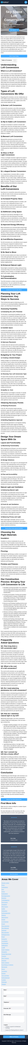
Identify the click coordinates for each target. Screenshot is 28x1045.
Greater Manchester (6, 954)
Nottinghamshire (6, 934)
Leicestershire (5, 921)
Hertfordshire (5, 887)
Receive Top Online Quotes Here (14, 799)
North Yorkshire (5, 962)
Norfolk (3, 919)
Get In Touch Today (14, 56)
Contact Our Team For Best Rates (14, 289)
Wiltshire (4, 915)
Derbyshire (4, 939)
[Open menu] (25, 2)
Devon (3, 969)
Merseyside (4, 967)
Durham (4, 973)
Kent (3, 889)
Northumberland (5, 977)
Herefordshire (5, 943)
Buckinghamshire (6, 896)
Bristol (3, 936)
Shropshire (4, 952)
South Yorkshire (5, 949)
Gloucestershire (5, 926)
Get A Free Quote (14, 874)
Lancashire (4, 971)
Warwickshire (5, 917)
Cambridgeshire (5, 900)
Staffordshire (5, 945)
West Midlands (5, 928)
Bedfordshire (5, 893)
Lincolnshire (5, 941)
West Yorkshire (5, 958)
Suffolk (3, 908)
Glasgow (4, 984)
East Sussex (5, 902)
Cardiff (3, 947)
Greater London (5, 883)
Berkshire (4, 898)
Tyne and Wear (5, 975)
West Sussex (5, 906)
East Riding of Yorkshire (7, 964)
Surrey (3, 891)
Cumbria (4, 980)
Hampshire (4, 904)
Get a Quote (13, 30)
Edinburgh (4, 982)
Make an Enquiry (14, 1036)
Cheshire (4, 956)
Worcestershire (5, 932)
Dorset (3, 924)
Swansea (4, 960)
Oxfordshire (4, 911)
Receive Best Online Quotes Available (14, 528)
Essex (3, 885)
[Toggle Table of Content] (14, 60)
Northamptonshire (6, 913)
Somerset (4, 930)
